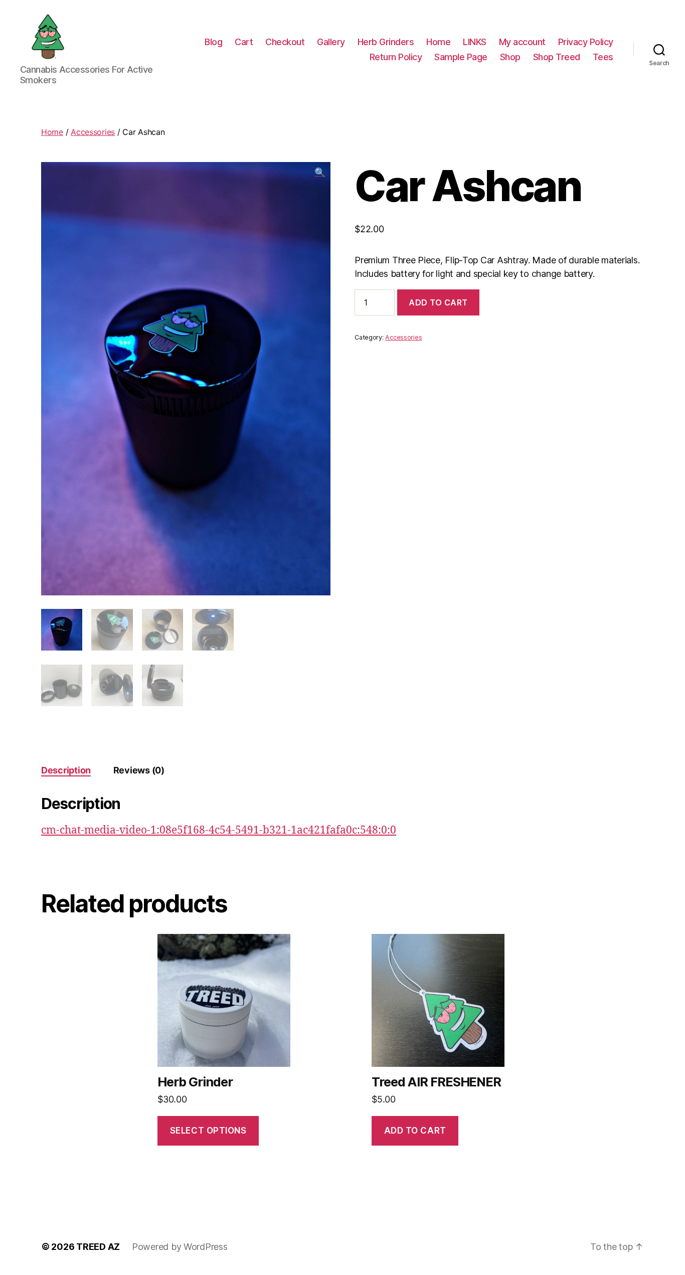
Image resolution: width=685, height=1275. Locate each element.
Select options (208, 1131)
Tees (603, 57)
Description (66, 770)
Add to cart (438, 302)
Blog (213, 42)
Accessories (93, 132)
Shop (510, 57)
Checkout (284, 42)
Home (438, 42)
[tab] (66, 770)
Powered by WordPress (180, 1246)
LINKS (474, 42)
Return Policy (396, 57)
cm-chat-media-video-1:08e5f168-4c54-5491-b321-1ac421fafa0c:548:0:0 (218, 830)
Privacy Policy (585, 42)
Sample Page (460, 57)
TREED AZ (98, 1246)
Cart (244, 42)
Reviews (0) (138, 770)
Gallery (331, 42)
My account (522, 42)
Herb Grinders (386, 42)
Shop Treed (556, 57)
